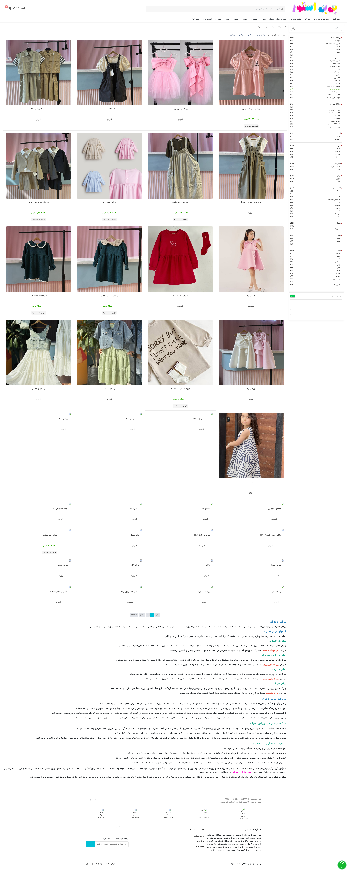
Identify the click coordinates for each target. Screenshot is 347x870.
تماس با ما (200, 846)
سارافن (315, 83)
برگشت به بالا (94, 800)
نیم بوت (315, 154)
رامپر (315, 241)
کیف (227, 19)
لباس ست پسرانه (315, 112)
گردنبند (315, 214)
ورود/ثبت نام (18, 7)
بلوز (315, 267)
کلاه (315, 194)
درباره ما (200, 841)
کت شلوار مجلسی (315, 124)
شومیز (315, 46)
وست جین (315, 279)
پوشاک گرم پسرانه (315, 110)
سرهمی (315, 58)
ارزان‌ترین (241, 35)
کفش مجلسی (315, 63)
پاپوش (315, 151)
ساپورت (315, 229)
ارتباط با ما (196, 19)
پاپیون (315, 208)
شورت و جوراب (315, 166)
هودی (255, 19)
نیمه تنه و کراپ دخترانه (315, 86)
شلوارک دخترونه (315, 60)
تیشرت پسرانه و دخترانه (277, 19)
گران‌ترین (232, 35)
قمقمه (315, 197)
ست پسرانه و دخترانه (321, 19)
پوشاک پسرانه (315, 104)
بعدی (142, 614)
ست (315, 52)
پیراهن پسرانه (315, 121)
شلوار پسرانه (315, 107)
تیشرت (315, 80)
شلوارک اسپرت (315, 284)
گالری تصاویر (199, 836)
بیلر (315, 244)
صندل (315, 157)
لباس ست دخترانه (315, 95)
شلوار (264, 19)
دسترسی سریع (197, 830)
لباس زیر (315, 78)
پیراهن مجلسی (315, 127)
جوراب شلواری (315, 66)
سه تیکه (315, 273)
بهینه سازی (95, 863)
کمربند (315, 211)
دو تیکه (315, 41)
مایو (315, 169)
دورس (315, 179)
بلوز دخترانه (315, 72)
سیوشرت (315, 270)
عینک (315, 191)
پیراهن (315, 276)
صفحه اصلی (336, 19)
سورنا (87, 863)
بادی (315, 55)
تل (315, 202)
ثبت (90, 844)
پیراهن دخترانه (315, 89)
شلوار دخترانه (315, 92)
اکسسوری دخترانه (315, 199)
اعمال (293, 296)
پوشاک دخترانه (296, 19)
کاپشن (219, 19)
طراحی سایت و (109, 863)
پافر (315, 265)
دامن (315, 75)
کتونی (236, 19)
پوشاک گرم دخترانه (315, 97)
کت (315, 69)
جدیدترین (251, 35)
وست (315, 49)
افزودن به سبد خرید (251, 126)
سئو (102, 863)
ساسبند (315, 205)
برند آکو (307, 19)
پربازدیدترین (261, 35)
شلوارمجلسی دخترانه (315, 43)
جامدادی (315, 139)
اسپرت (245, 19)
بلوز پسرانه (315, 115)
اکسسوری (208, 19)
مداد (315, 216)
